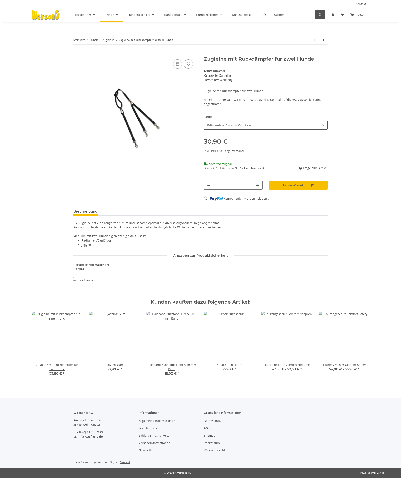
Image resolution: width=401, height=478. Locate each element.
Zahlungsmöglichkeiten (155, 436)
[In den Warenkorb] (76, 54)
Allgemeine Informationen (157, 421)
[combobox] (266, 125)
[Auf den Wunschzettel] (188, 64)
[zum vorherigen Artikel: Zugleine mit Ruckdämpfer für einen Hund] (315, 39)
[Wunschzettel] (342, 15)
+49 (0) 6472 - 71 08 (90, 432)
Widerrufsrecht (214, 450)
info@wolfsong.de (90, 437)
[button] (333, 15)
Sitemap (209, 436)
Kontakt (360, 4)
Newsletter (146, 450)
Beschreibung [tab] (85, 211)
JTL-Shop (379, 472)
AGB (207, 428)
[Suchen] (320, 14)
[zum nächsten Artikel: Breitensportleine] (323, 39)
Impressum (212, 443)
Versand (238, 151)
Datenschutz (212, 421)
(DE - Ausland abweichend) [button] (249, 168)
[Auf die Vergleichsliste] (177, 64)
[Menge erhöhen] (257, 185)
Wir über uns (148, 428)
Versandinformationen (154, 443)
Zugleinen (226, 75)
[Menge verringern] (208, 185)
